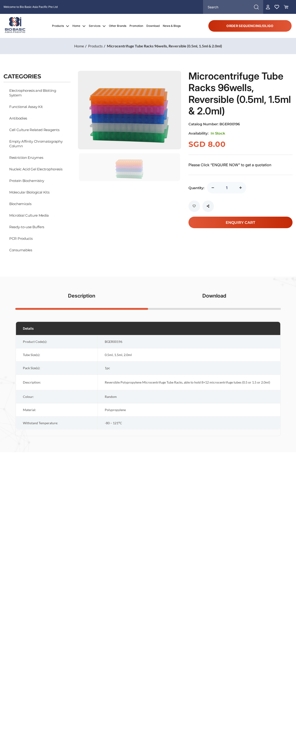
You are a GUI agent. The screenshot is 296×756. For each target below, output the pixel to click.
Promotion (136, 26)
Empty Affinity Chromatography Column (35, 143)
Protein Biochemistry (26, 180)
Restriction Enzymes (26, 157)
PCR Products (20, 238)
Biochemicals (20, 203)
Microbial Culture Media (29, 215)
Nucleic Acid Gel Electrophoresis (35, 169)
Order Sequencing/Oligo (249, 26)
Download (153, 26)
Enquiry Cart (240, 222)
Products (58, 26)
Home (76, 26)
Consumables (20, 250)
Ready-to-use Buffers (26, 226)
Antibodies (18, 118)
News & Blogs (172, 26)
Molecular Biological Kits (29, 192)
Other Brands (117, 26)
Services (94, 26)
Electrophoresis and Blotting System (32, 92)
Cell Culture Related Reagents (34, 129)
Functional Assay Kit (26, 106)
